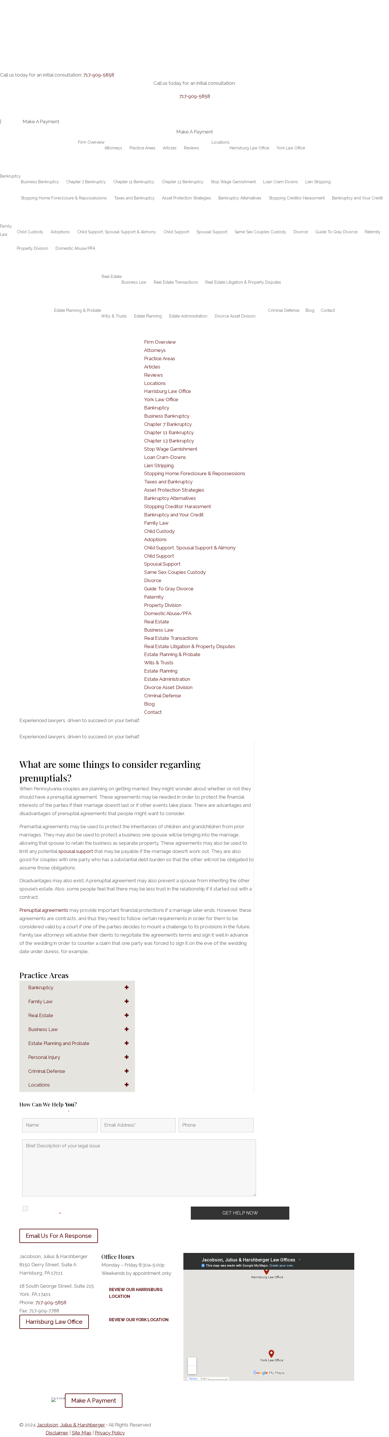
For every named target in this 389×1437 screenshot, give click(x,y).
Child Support (176, 232)
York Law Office (291, 148)
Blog (310, 310)
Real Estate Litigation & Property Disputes (243, 282)
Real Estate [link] (40, 1015)
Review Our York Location (139, 1320)
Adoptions (60, 232)
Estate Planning (148, 316)
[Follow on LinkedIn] (46, 1398)
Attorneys (113, 148)
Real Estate (112, 276)
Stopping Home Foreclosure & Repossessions (64, 198)
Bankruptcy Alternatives (239, 198)
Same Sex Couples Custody (260, 232)
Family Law (6, 230)
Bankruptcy (10, 176)
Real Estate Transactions (176, 282)
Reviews (191, 148)
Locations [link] (39, 1085)
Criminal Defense (283, 310)
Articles (170, 148)
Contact (328, 310)
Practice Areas (142, 148)
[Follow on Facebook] (23, 1398)
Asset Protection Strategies (186, 198)
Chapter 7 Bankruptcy (86, 182)
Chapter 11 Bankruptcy (133, 182)
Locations (221, 142)
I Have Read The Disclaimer (51, 1211)
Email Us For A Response (59, 1235)
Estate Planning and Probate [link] (58, 1043)
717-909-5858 (98, 75)
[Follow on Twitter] (35, 1398)
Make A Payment (93, 1400)
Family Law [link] (40, 1001)
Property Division (32, 248)
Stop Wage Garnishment (233, 182)
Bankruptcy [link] (40, 987)
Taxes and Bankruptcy (134, 198)
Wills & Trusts (114, 316)
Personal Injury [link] (44, 1057)
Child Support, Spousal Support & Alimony (116, 232)
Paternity (372, 232)
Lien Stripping (318, 182)
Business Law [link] (43, 1029)
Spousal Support (211, 232)
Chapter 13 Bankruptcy (182, 182)
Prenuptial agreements (43, 910)
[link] (71, 1425)
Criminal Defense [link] (46, 1071)
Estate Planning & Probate (77, 310)
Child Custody (30, 232)
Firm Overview (91, 142)
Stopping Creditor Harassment (297, 198)
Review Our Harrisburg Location (136, 1293)
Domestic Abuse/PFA (75, 248)
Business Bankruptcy (40, 182)
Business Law (134, 282)
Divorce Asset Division (235, 316)
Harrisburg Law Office (249, 148)
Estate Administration (188, 316)
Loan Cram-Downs (280, 182)
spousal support (75, 851)
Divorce (301, 232)
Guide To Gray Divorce (336, 232)
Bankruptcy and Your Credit (357, 198)
